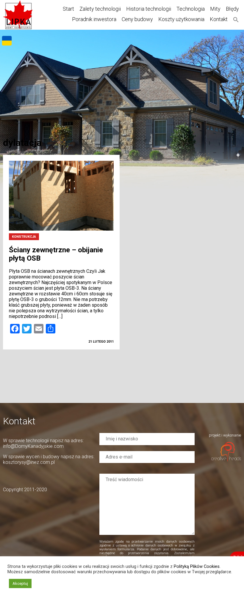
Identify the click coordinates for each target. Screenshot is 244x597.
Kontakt (219, 19)
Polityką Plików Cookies (197, 566)
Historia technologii (148, 9)
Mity (215, 9)
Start (68, 9)
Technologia (190, 9)
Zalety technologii (100, 9)
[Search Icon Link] (236, 19)
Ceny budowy (137, 19)
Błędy (232, 9)
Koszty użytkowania (181, 19)
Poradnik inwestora (94, 19)
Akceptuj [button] (20, 583)
